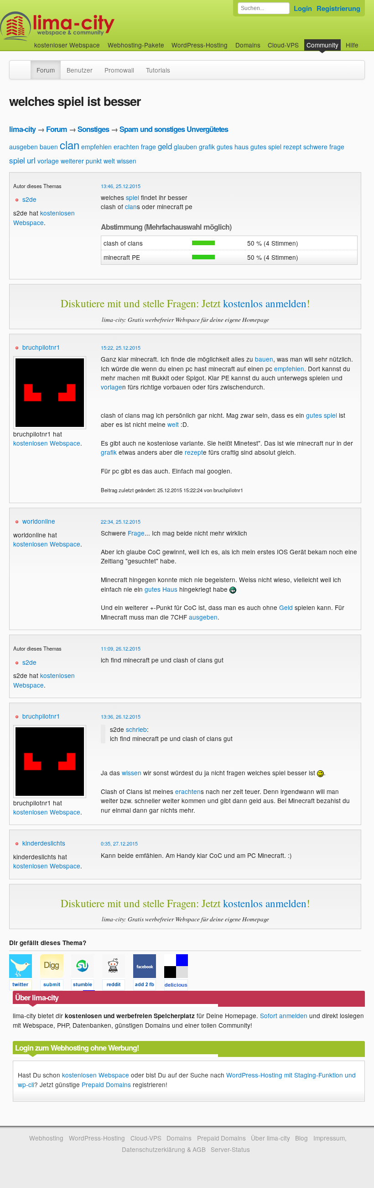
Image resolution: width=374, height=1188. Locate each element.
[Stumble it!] (86, 986)
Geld (286, 607)
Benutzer (80, 69)
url (31, 160)
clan (69, 144)
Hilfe (352, 44)
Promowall (119, 69)
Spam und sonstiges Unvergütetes (173, 129)
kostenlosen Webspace (46, 442)
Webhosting (46, 1137)
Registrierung (338, 8)
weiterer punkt (81, 160)
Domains (247, 44)
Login (303, 8)
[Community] (25, 65)
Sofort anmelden (283, 1015)
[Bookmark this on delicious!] (178, 986)
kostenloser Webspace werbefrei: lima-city (91, 26)
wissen (126, 160)
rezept (292, 146)
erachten (126, 146)
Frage (136, 532)
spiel (17, 160)
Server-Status (230, 1149)
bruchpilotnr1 (41, 347)
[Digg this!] (55, 986)
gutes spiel (265, 146)
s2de (29, 199)
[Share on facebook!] (148, 986)
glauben (185, 146)
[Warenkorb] (366, 40)
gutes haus (233, 146)
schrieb (136, 729)
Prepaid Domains (106, 1084)
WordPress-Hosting (199, 44)
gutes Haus (161, 589)
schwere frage (323, 146)
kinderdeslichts (43, 842)
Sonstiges (93, 129)
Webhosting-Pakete (136, 44)
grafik (207, 146)
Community (322, 44)
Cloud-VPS (283, 44)
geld (165, 146)
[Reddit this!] (117, 986)
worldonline (38, 521)
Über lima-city (270, 1137)
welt (109, 160)
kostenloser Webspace (67, 44)
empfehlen (96, 146)
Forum (45, 69)
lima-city (22, 129)
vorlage (48, 160)
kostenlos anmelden (264, 303)
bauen (49, 146)
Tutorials (158, 69)
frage (148, 146)
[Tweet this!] (24, 986)
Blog (301, 1137)
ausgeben (23, 146)
